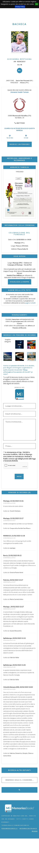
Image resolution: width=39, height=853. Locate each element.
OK (37, 4)
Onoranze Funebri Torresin (20, 92)
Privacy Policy (20, 7)
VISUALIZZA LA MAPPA (19, 282)
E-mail (26, 138)
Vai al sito (10, 138)
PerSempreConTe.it (10, 828)
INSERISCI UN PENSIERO (19, 144)
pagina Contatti (30, 303)
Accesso (34, 831)
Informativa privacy (28, 828)
